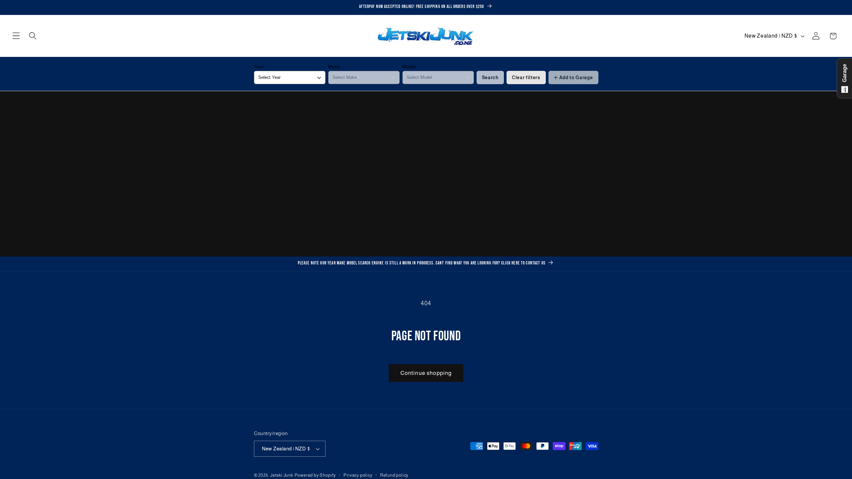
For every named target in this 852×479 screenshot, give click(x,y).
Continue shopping (426, 373)
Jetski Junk (281, 475)
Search (490, 77)
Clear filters (526, 77)
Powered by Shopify (315, 475)
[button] (16, 36)
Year (259, 66)
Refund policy (394, 475)
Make (334, 66)
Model (409, 66)
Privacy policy (357, 475)
